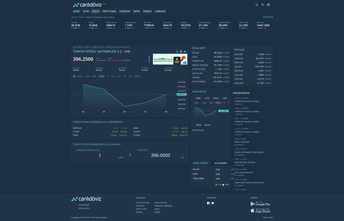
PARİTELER (124, 11)
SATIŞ (227, 184)
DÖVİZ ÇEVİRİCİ (200, 163)
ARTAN (198, 125)
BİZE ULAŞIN (84, 208)
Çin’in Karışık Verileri (244, 172)
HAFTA (101, 76)
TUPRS (120, 158)
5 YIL (130, 76)
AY (108, 76)
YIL (125, 76)
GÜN (94, 76)
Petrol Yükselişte (242, 142)
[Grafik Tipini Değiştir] (74, 76)
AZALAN (207, 125)
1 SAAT (87, 76)
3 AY (113, 76)
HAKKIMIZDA (84, 205)
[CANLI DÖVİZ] (87, 4)
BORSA (95, 11)
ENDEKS (147, 11)
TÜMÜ (137, 76)
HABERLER (160, 11)
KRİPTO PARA (109, 11)
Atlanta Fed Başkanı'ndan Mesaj (99, 17)
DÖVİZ (76, 11)
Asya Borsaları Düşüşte (245, 162)
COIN (225, 98)
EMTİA (137, 11)
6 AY (119, 76)
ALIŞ (219, 184)
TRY (182, 157)
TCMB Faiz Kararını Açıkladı (247, 101)
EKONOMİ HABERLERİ (163, 206)
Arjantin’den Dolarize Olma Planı (249, 183)
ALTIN (86, 11)
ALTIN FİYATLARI (142, 203)
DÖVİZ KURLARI (161, 203)
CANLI (79, 76)
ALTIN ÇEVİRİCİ (221, 163)
